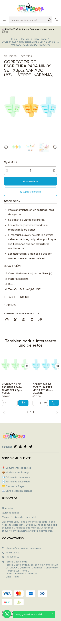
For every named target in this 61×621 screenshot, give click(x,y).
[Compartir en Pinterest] (32, 320)
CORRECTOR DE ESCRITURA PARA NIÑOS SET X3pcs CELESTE (43, 388)
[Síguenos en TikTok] (25, 446)
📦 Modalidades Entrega (15, 472)
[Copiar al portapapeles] (40, 320)
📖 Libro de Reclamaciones (17, 490)
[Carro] (56, 20)
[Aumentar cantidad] (54, 171)
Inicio (14, 39)
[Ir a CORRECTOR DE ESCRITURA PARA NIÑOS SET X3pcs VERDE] (15, 366)
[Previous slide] (4, 147)
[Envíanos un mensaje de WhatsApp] (7, 614)
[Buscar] (49, 20)
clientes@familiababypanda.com (24, 547)
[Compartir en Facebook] (7, 320)
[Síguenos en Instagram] (15, 446)
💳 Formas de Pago (13, 486)
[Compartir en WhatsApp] (23, 320)
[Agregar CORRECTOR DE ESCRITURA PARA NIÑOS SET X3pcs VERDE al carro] (23, 403)
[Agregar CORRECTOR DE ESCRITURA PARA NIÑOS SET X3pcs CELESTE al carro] (54, 403)
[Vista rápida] (27, 366)
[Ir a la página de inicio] (30, 8)
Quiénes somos (10, 512)
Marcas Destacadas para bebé (19, 517)
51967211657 (12, 557)
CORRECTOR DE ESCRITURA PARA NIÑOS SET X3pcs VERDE (12, 388)
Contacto (7, 508)
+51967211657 (13, 552)
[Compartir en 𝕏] (15, 320)
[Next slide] (56, 147)
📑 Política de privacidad (16, 481)
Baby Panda (40, 39)
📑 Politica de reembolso (16, 477)
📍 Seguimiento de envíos (16, 467)
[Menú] (4, 20)
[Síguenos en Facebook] (20, 446)
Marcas (25, 39)
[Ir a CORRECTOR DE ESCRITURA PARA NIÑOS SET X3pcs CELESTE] (45, 366)
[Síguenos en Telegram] (30, 446)
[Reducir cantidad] (7, 171)
